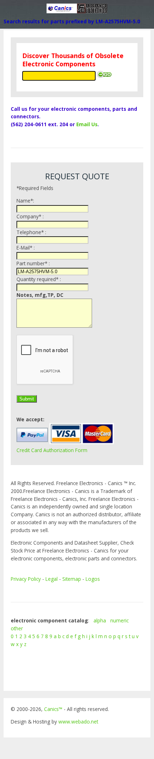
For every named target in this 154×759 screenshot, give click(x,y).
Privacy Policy (26, 578)
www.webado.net (78, 721)
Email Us (86, 124)
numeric (119, 620)
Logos (93, 578)
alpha (99, 620)
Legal (51, 578)
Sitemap (71, 578)
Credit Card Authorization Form (51, 450)
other (17, 628)
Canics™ (53, 709)
